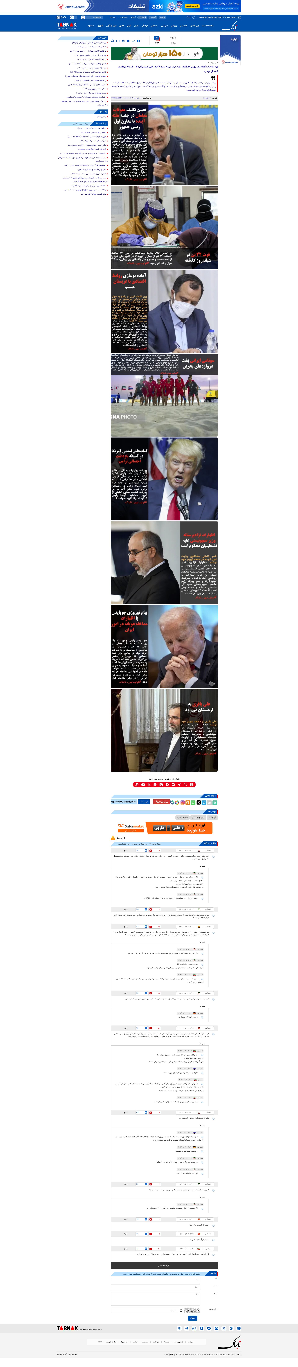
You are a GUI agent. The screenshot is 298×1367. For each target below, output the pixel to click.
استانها (91, 25)
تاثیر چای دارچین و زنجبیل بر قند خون (92, 169)
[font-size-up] (138, 41)
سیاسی (164, 25)
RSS (100, 1342)
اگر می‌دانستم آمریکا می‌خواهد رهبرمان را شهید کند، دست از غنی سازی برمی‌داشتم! (83, 159)
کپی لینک (144, 802)
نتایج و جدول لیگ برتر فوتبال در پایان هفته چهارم (87, 84)
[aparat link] (137, 784)
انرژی (136, 25)
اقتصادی (183, 25)
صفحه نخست (208, 25)
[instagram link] (161, 784)
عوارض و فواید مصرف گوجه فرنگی (93, 141)
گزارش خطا (121, 838)
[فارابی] (164, 53)
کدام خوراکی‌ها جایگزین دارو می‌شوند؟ (91, 149)
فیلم (129, 25)
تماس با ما (178, 1342)
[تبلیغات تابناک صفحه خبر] (230, 50)
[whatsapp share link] (193, 802)
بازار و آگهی (111, 25)
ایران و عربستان (198, 817)
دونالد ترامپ (182, 817)
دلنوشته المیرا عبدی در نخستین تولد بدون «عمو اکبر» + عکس (83, 153)
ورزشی (174, 25)
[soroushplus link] (167, 784)
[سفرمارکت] (164, 828)
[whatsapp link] (185, 784)
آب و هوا (124, 1342)
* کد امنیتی (213, 1309)
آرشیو (133, 17)
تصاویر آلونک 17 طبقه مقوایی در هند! (92, 47)
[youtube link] (143, 784)
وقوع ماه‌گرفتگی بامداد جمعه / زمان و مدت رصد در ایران (85, 165)
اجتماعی (154, 25)
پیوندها (113, 17)
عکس (121, 25)
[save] (123, 41)
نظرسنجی (123, 17)
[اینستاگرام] (182, 802)
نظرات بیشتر (164, 1265)
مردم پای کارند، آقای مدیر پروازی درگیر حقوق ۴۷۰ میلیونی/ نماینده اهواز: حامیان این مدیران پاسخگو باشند (85, 180)
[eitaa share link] (187, 802)
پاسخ (125, 850)
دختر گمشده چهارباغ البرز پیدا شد (93, 194)
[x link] (149, 784)
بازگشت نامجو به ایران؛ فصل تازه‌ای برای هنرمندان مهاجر (85, 190)
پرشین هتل (101, 116)
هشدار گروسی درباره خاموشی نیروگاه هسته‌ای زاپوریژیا (85, 76)
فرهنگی (145, 25)
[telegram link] (179, 784)
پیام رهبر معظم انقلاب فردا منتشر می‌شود (90, 80)
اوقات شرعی (111, 1342)
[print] (113, 41)
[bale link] (173, 784)
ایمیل (215, 1286)
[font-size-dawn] (128, 41)
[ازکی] (195, 6)
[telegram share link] (204, 802)
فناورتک (143, 17)
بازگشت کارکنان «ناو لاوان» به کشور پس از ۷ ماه (88, 51)
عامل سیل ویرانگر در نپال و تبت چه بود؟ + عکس (88, 174)
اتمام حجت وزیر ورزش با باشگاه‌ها (93, 89)
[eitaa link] (155, 784)
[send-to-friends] (118, 41)
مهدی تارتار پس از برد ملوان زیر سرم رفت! (90, 55)
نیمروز (162, 17)
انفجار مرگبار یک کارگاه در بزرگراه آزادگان (91, 59)
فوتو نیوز (212, 817)
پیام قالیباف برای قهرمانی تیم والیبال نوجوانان (89, 42)
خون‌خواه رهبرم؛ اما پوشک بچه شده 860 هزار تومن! (87, 136)
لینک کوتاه (163, 801)
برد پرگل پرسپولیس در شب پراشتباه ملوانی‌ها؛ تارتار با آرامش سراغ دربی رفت (84, 103)
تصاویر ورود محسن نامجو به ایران (93, 132)
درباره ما (191, 1342)
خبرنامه (167, 1342)
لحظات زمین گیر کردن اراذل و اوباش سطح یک (89, 186)
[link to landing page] (230, 26)
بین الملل (194, 25)
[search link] (83, 17)
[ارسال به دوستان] (209, 802)
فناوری (100, 25)
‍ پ (133, 40)
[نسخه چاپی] (214, 802)
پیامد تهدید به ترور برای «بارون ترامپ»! (91, 93)
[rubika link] (191, 784)
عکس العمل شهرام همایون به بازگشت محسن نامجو (87, 145)
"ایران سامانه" (62, 1354)
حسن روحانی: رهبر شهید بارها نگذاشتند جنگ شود (87, 63)
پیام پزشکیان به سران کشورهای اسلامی (91, 68)
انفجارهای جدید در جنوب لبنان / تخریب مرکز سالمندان (86, 97)
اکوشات (153, 17)
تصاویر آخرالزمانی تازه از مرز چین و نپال (91, 128)
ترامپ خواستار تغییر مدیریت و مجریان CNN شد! (88, 72)
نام (216, 1278)
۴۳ (157, 43)
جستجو (145, 1342)
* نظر (215, 1293)
